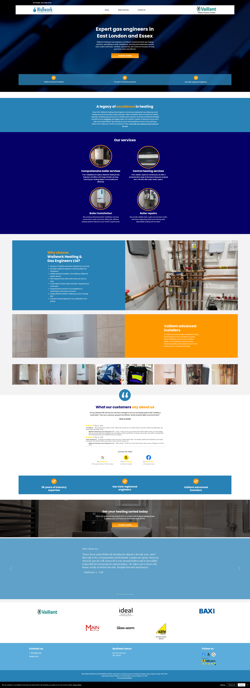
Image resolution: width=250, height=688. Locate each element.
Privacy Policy (77, 685)
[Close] (247, 684)
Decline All (232, 685)
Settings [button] (222, 685)
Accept (241, 685)
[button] (154, 322)
